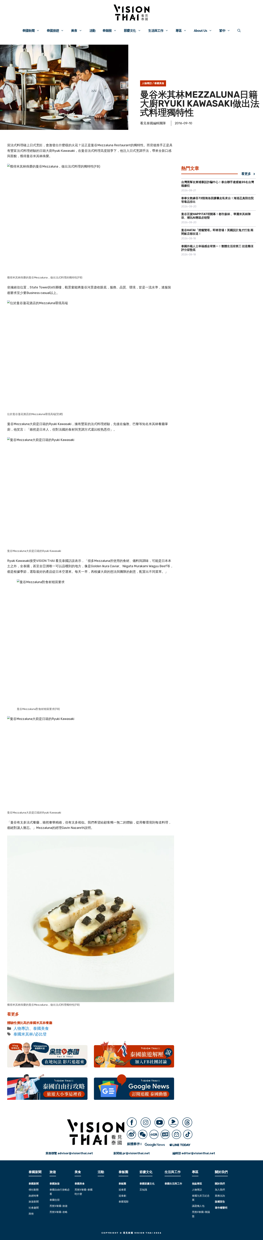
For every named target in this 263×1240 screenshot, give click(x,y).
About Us (200, 30)
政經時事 (34, 1195)
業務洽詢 (220, 1195)
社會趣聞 (34, 1207)
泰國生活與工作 (173, 1183)
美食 (74, 30)
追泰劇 (122, 1195)
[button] (239, 30)
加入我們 (220, 1189)
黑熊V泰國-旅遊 (58, 1205)
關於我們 (220, 1183)
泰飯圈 (107, 30)
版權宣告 (220, 1201)
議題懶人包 (198, 1205)
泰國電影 (124, 1201)
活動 (92, 30)
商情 (31, 1213)
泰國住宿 (55, 1199)
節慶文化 (130, 30)
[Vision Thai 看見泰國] (131, 12)
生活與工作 (155, 30)
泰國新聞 (28, 30)
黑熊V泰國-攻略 (58, 1212)
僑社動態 (34, 1189)
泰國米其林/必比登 (30, 1034)
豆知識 (143, 1189)
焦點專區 (197, 1183)
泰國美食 (159, 83)
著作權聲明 (221, 1207)
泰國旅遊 (53, 30)
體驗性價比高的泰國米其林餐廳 (29, 1023)
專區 (179, 30)
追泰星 (122, 1189)
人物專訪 (147, 83)
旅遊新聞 (34, 1201)
